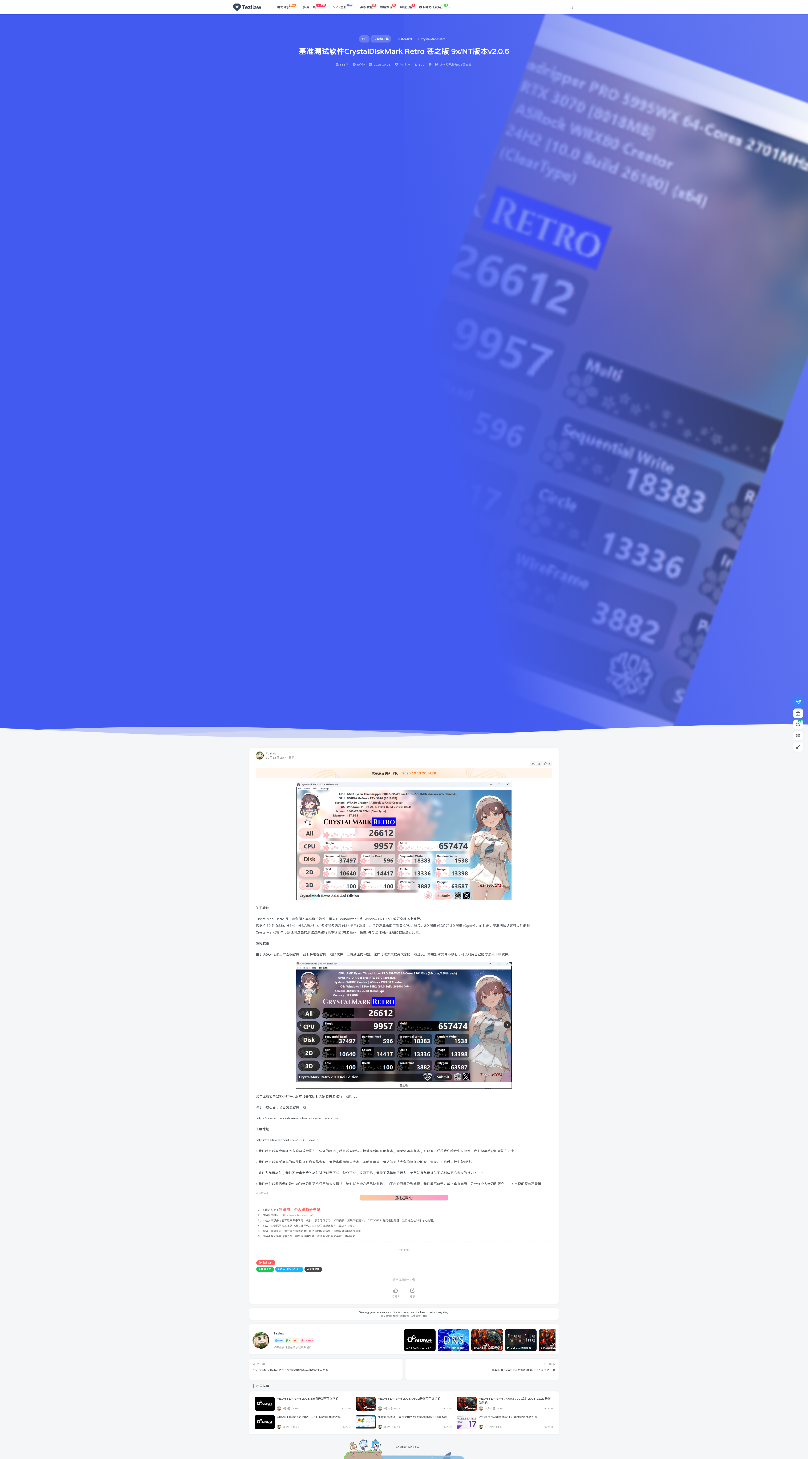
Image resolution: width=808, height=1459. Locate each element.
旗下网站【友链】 (433, 6)
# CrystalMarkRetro (289, 1269)
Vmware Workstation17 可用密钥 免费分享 (508, 1416)
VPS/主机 (342, 6)
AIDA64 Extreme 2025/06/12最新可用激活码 (409, 1398)
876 (280, 1340)
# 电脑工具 (265, 1269)
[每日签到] (798, 713)
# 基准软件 (313, 1269)
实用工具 (314, 6)
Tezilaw (271, 753)
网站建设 (286, 6)
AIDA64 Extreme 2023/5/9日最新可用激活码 (308, 1398)
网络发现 (387, 6)
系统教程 (368, 6)
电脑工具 (267, 1262)
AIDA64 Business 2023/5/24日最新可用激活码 (309, 1416)
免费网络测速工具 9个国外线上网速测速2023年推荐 (412, 1416)
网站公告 (407, 6)
